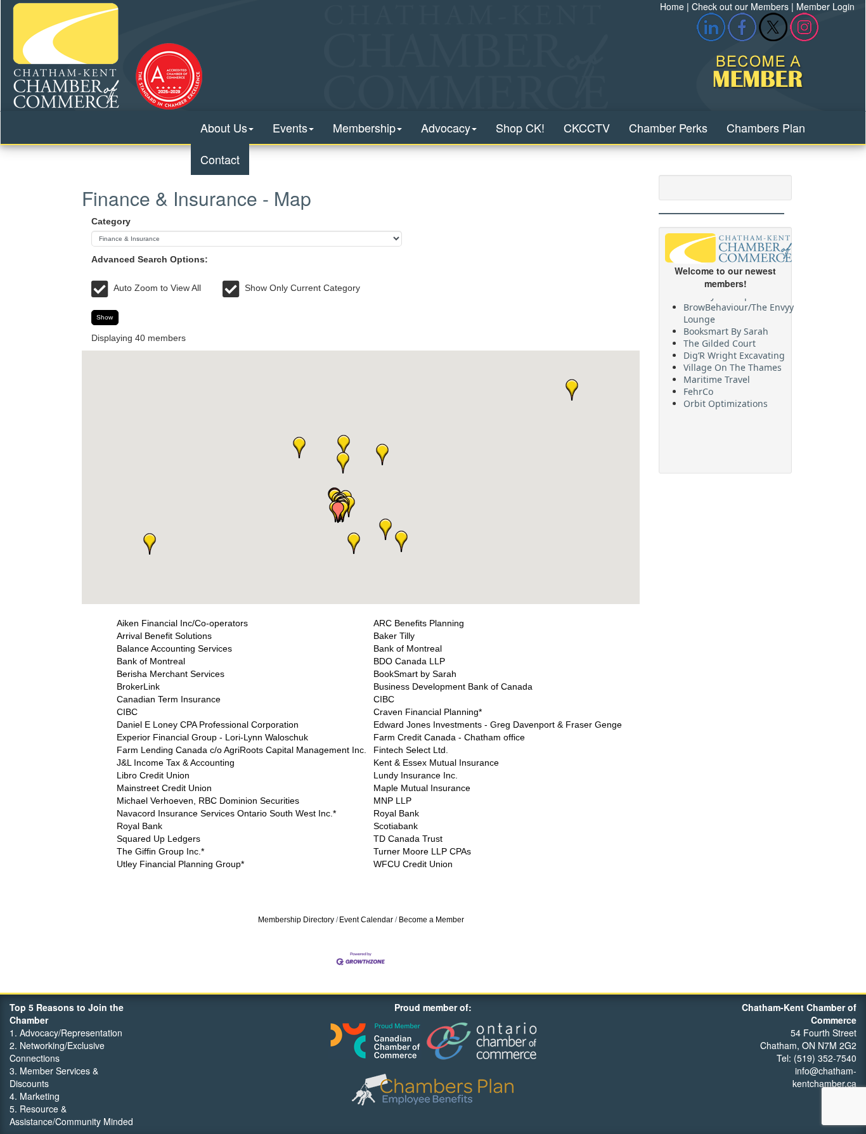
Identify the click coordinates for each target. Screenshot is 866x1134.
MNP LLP (392, 801)
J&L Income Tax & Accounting (176, 762)
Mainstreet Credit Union (164, 788)
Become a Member (431, 919)
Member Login (825, 6)
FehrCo (698, 387)
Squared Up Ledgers (158, 839)
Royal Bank (396, 813)
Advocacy (445, 127)
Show (104, 317)
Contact (220, 159)
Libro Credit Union (153, 775)
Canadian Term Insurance (169, 699)
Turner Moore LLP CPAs (422, 851)
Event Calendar (366, 919)
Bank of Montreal (407, 648)
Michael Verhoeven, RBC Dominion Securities (208, 801)
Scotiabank (395, 826)
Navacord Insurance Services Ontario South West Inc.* (226, 813)
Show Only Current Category (302, 288)
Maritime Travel (716, 375)
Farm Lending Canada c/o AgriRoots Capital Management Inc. (241, 750)
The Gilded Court (719, 339)
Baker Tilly (394, 636)
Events (290, 127)
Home (672, 6)
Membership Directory (296, 919)
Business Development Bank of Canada (453, 686)
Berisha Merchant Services (170, 674)
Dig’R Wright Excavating (734, 351)
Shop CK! (520, 127)
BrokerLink (138, 686)
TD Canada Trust (408, 839)
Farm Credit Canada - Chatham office (449, 737)
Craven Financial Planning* (427, 712)
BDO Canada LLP (409, 661)
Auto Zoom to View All (157, 288)
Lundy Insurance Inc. (415, 775)
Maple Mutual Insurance (421, 788)
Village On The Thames (732, 363)
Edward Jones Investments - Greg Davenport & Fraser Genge (497, 724)
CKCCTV (587, 127)
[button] (571, 390)
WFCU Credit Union (413, 864)
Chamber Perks (668, 127)
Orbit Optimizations (725, 399)
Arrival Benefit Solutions (164, 636)
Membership (364, 127)
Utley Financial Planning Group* (180, 864)
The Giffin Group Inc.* (160, 851)
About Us (223, 127)
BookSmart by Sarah (414, 674)
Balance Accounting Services (174, 648)
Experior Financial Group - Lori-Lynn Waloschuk (212, 737)
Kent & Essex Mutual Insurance (436, 762)
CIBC (383, 699)
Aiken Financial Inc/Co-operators (182, 623)
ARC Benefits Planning (418, 623)
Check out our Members (740, 6)
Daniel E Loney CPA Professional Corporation (208, 724)
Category (111, 221)
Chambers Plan (766, 127)
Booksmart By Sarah (725, 327)
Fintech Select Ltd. (410, 750)
